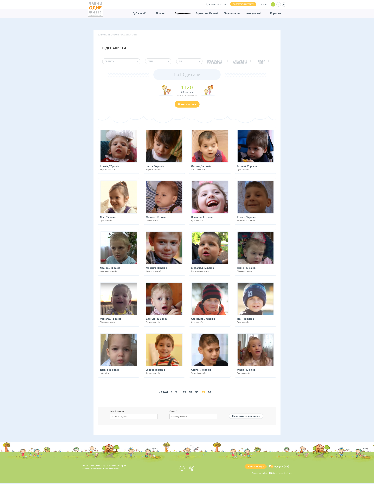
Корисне (275, 13)
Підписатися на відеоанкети (246, 416)
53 (190, 392)
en (284, 4)
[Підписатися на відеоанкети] (246, 412)
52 (184, 392)
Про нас (161, 13)
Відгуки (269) (281, 466)
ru (278, 4)
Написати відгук (255, 466)
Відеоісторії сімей (207, 13)
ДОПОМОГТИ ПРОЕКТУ (243, 4)
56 (209, 392)
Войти (263, 4)
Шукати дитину (187, 104)
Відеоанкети (183, 13)
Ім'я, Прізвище (117, 411)
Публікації (139, 13)
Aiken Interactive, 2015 (281, 473)
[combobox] (121, 61)
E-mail (173, 411)
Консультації (253, 13)
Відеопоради (232, 13)
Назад (163, 392)
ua (273, 4)
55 (203, 392)
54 (197, 392)
